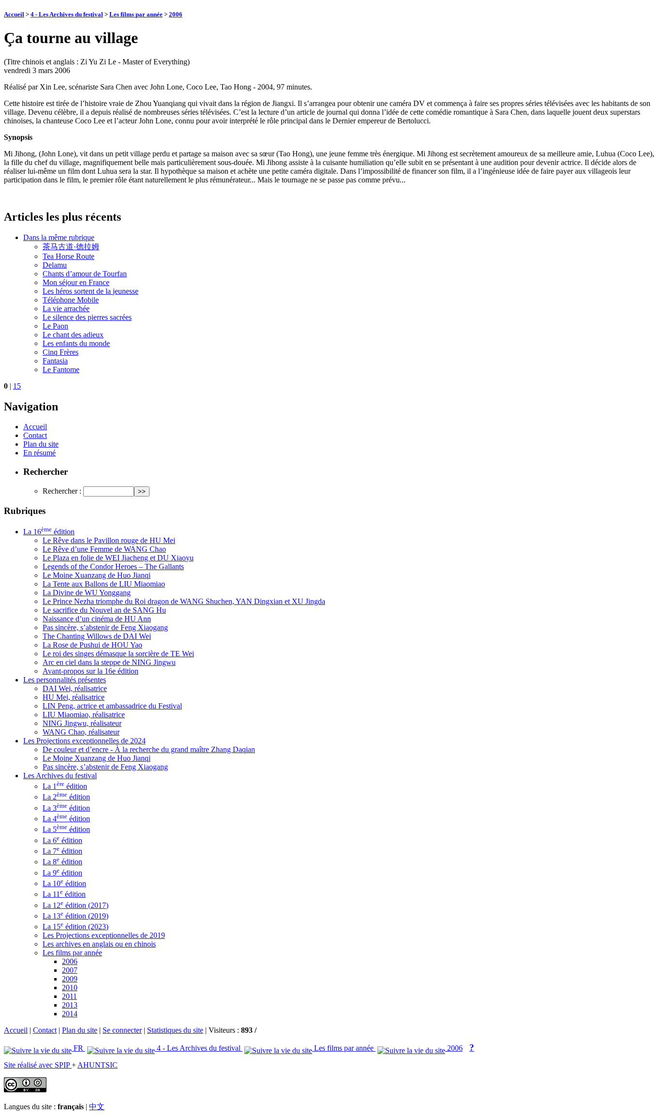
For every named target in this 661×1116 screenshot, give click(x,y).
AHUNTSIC (97, 1065)
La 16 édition (49, 532)
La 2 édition (66, 797)
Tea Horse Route (68, 256)
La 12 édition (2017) (75, 905)
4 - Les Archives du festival (66, 14)
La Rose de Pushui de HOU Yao (92, 645)
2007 (69, 970)
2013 (69, 1005)
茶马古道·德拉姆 (71, 246)
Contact (35, 435)
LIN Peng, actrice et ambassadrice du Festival (112, 706)
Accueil (14, 14)
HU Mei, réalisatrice (74, 697)
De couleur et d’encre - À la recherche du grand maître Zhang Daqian (149, 749)
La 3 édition (66, 808)
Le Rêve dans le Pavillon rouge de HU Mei (109, 540)
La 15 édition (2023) (75, 926)
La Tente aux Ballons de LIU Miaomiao (104, 584)
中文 (97, 1106)
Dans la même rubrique (58, 237)
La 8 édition (62, 862)
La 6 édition (62, 840)
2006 (175, 14)
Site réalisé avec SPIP (38, 1065)
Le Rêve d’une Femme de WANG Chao (104, 549)
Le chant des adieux (73, 335)
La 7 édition (62, 851)
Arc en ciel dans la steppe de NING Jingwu (109, 662)
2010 (69, 987)
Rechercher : (62, 491)
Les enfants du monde (76, 343)
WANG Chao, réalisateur (81, 732)
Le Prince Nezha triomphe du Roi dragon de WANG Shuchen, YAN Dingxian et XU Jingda (184, 601)
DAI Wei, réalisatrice (75, 688)
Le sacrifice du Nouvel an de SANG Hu (104, 610)
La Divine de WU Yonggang (87, 592)
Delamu (55, 265)
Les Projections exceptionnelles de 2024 (84, 741)
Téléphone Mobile (71, 300)
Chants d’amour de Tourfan (85, 274)
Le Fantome (61, 369)
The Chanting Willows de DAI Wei (97, 636)
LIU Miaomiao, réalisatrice (84, 714)
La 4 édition (66, 818)
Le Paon (55, 326)
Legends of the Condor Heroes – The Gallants (113, 566)
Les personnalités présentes (64, 680)
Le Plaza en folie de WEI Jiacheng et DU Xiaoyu (118, 558)
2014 (69, 1014)
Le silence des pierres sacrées (87, 317)
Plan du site (41, 444)
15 (17, 386)
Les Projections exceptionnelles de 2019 (104, 935)
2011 (69, 996)
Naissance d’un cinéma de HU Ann (97, 619)
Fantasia (55, 361)
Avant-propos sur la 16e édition (90, 671)
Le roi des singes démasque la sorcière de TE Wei (118, 653)
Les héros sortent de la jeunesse (90, 291)
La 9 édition (62, 873)
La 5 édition (66, 829)
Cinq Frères (60, 352)
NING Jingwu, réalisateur (82, 723)
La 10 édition (64, 883)
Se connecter (122, 1030)
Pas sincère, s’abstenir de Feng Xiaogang (105, 627)
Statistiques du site (175, 1030)
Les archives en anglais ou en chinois (99, 944)
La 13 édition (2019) (75, 916)
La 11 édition (64, 894)
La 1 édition (65, 786)
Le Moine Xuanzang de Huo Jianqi (96, 575)
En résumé (39, 453)
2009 (69, 979)
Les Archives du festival (60, 775)
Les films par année (136, 14)
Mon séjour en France (76, 282)
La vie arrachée (66, 308)
